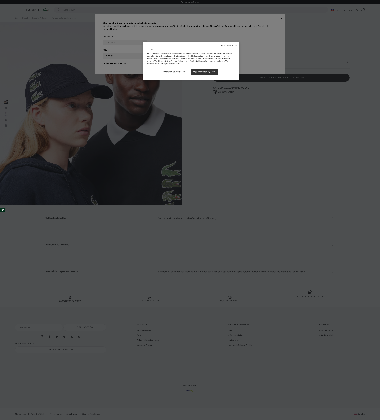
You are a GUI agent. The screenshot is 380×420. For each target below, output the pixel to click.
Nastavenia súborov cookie (175, 72)
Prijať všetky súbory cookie (205, 72)
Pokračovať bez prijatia (229, 45)
